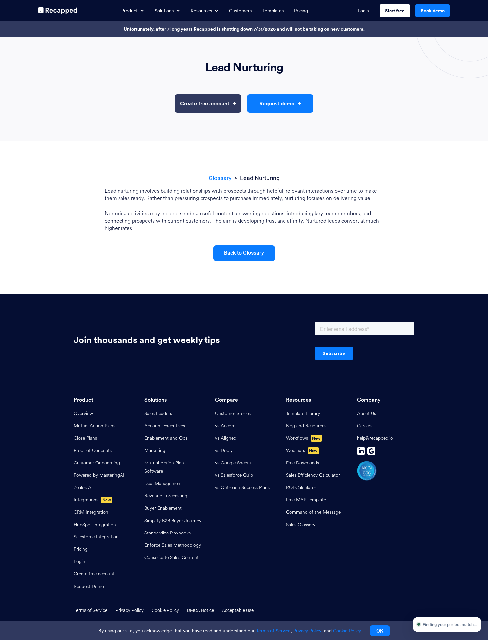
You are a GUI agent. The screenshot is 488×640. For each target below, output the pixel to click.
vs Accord (225, 426)
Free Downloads (302, 463)
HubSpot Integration (95, 525)
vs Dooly (224, 450)
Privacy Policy (129, 610)
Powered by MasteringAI (99, 475)
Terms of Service (90, 610)
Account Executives (164, 426)
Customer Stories (233, 413)
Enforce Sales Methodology (172, 545)
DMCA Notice (200, 610)
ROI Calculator (301, 487)
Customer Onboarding (97, 463)
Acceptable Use (238, 610)
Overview (83, 413)
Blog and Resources (306, 426)
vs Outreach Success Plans (242, 487)
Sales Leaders (158, 413)
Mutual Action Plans (94, 426)
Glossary (220, 178)
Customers (240, 11)
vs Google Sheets (233, 463)
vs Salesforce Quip (234, 475)
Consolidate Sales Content (171, 557)
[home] (57, 10)
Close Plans (85, 438)
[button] (133, 11)
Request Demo (89, 586)
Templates (273, 11)
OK (379, 631)
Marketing (154, 450)
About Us (366, 413)
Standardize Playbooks (167, 533)
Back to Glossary (244, 253)
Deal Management (163, 483)
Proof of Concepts (93, 450)
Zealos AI (83, 487)
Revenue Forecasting (165, 496)
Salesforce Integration (96, 537)
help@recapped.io (375, 438)
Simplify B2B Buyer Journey (172, 521)
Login (363, 11)
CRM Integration (91, 512)
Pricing (301, 11)
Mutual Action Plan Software (164, 467)
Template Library (303, 413)
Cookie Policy (165, 610)
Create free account (94, 574)
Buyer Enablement (163, 508)
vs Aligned (225, 438)
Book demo (433, 11)
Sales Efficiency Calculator (313, 475)
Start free (395, 11)
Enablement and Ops (165, 438)
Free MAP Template (306, 500)
